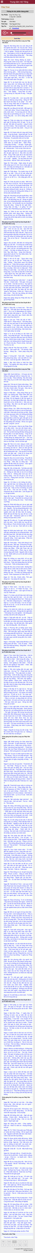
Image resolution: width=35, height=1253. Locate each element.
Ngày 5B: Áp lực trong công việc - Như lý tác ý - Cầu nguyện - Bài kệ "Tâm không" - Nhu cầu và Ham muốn (18, 1163)
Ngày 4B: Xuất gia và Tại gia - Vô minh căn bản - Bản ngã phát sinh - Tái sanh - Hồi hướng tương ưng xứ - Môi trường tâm (18, 1178)
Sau (20, 1245)
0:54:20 (11, 19)
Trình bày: (4, 24)
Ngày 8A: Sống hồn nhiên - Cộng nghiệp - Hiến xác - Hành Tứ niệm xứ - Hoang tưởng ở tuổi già (18, 1125)
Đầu (3, 1241)
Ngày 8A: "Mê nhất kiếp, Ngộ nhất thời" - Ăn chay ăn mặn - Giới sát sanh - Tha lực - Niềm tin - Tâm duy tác (18, 801)
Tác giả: (3, 21)
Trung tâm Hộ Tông (19, 2)
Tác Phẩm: (4, 15)
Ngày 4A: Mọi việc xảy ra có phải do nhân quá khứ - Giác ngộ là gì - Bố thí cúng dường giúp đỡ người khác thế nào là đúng (18, 1184)
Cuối (25, 1245)
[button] (4, 33)
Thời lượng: (5, 19)
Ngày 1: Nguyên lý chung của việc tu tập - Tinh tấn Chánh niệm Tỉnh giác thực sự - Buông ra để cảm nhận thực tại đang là (18, 731)
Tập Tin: (4, 26)
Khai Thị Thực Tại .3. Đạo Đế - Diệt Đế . (15, 16)
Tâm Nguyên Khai (14, 24)
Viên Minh (12, 21)
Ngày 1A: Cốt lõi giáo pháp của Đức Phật (16, 1231)
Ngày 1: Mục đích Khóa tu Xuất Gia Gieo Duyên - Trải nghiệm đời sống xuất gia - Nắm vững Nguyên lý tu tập (18, 364)
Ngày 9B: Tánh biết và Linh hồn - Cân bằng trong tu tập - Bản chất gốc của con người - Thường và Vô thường (18, 1104)
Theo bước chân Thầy (10, 1237)
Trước (9, 1241)
